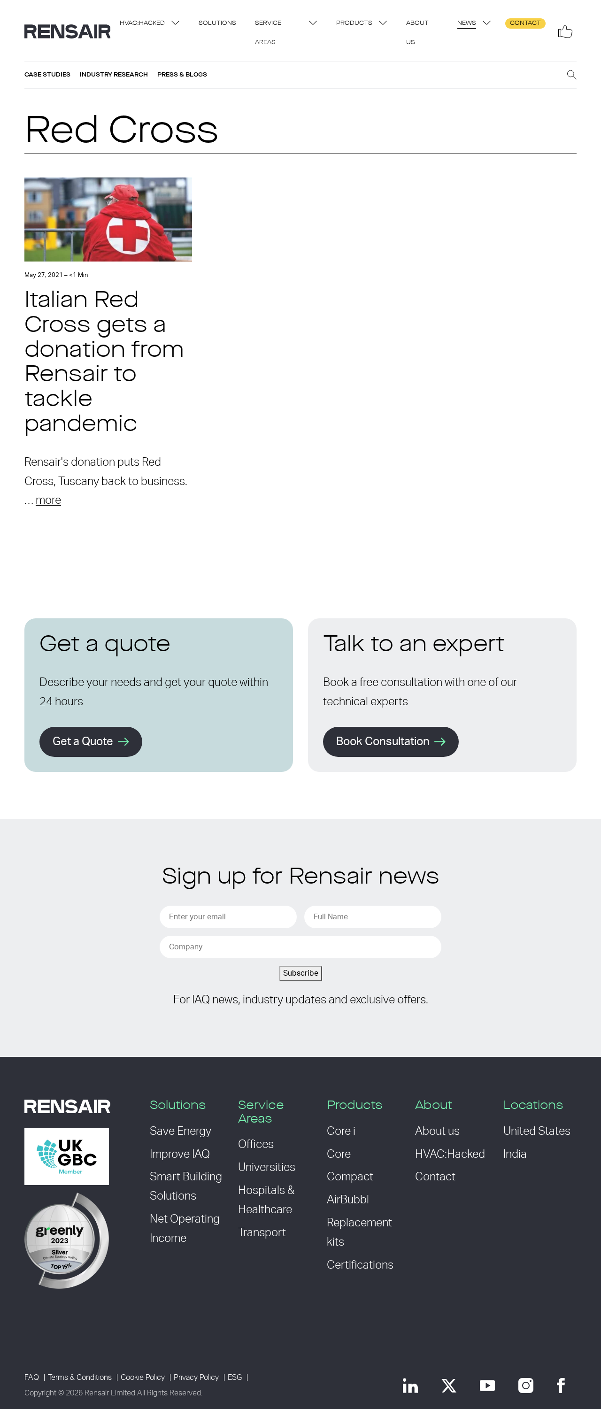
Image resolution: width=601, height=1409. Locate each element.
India (515, 1154)
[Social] (565, 31)
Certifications (360, 1265)
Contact (525, 23)
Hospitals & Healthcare (266, 1200)
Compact (350, 1177)
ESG (235, 1377)
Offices (256, 1144)
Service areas (268, 33)
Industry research (114, 74)
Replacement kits (359, 1232)
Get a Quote (83, 741)
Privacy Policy (196, 1377)
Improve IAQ (180, 1154)
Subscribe (300, 973)
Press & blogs (182, 74)
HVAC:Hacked (142, 23)
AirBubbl (348, 1200)
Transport (262, 1233)
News (466, 23)
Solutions (217, 23)
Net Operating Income (185, 1229)
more (48, 500)
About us (417, 33)
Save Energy (180, 1131)
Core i (341, 1131)
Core (339, 1154)
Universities (266, 1167)
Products (354, 23)
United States (536, 1131)
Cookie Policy (143, 1377)
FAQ (31, 1377)
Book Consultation (383, 741)
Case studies (47, 74)
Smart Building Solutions (186, 1186)
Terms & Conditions (80, 1377)
